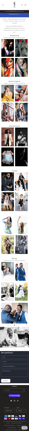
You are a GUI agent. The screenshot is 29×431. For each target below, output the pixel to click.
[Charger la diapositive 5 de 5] (18, 325)
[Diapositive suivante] (20, 325)
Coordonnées (20, 427)
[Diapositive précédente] (8, 325)
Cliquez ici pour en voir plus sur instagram (14, 37)
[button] (3, 5)
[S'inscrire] (23, 390)
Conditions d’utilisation (21, 425)
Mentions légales (21, 429)
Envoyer (6, 380)
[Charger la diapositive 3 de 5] (14, 325)
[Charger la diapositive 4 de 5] (16, 325)
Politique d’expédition (12, 427)
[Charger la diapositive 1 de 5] (11, 325)
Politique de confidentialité (9, 425)
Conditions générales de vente (11, 429)
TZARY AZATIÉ (8, 421)
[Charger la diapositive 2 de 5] (13, 325)
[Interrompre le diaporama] (26, 325)
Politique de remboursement (16, 423)
